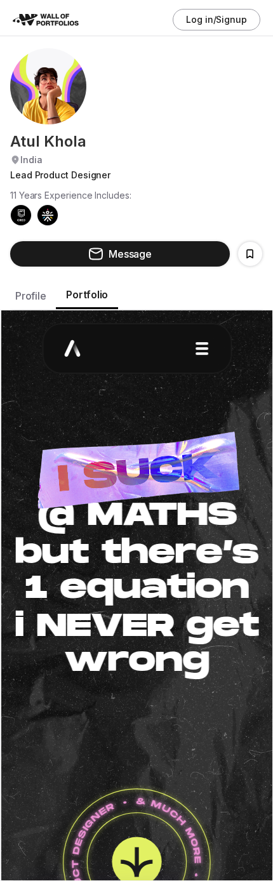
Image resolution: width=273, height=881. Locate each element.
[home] (51, 20)
